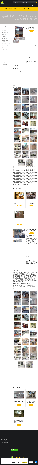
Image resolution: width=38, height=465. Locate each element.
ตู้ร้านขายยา (4, 47)
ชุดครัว (3, 62)
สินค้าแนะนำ (4, 32)
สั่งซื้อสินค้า (31, 30)
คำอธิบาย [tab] (16, 65)
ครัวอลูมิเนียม (28, 61)
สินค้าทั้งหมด (10, 8)
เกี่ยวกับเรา (25, 8)
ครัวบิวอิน (34, 60)
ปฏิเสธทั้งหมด (18, 462)
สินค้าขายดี (4, 30)
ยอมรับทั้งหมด (24, 462)
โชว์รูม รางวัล (4, 60)
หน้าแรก (2, 8)
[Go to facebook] (36, 462)
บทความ (22, 8)
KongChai (4, 10)
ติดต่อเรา (29, 8)
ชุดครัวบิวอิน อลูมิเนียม (29, 263)
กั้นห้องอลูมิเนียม (5, 49)
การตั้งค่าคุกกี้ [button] (13, 462)
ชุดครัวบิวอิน (33, 61)
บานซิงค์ (3, 38)
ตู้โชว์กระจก (4, 45)
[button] (23, 27)
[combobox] (17, 2)
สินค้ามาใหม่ (4, 28)
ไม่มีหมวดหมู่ (4, 64)
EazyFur (5, 8)
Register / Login (33, 5)
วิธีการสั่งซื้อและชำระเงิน (16, 8)
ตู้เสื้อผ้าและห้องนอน (5, 43)
